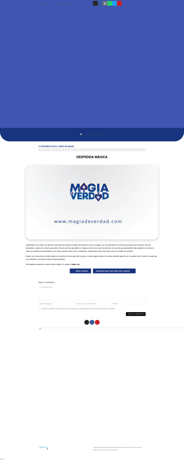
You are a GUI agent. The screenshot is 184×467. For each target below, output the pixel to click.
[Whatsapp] (109, 3)
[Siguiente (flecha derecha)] (2, 466)
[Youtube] (119, 3)
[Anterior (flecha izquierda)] (0, 466)
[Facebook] (92, 322)
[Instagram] (95, 3)
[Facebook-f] (100, 3)
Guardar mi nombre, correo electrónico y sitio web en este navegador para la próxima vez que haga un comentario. (78, 309)
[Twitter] (114, 3)
